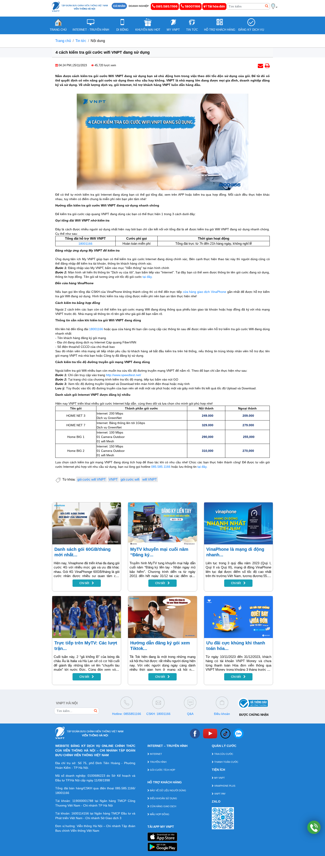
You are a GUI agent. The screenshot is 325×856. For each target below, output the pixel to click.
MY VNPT (219, 777)
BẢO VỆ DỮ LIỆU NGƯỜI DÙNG (167, 790)
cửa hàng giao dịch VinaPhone (204, 292)
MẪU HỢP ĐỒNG (159, 814)
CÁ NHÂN (119, 6)
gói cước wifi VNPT (91, 479)
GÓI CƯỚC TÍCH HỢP (162, 770)
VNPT (113, 479)
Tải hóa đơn (216, 6)
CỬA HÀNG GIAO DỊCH (162, 806)
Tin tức (80, 41)
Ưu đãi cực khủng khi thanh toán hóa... (235, 645)
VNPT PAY (220, 793)
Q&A (190, 714)
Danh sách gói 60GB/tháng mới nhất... (82, 552)
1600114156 (80, 813)
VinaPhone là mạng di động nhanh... (235, 552)
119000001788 (82, 801)
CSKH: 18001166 (158, 714)
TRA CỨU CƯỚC (223, 754)
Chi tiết (84, 583)
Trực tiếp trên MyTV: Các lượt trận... (85, 645)
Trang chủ (63, 41)
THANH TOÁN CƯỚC (226, 762)
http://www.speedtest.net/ (123, 375)
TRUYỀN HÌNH (157, 762)
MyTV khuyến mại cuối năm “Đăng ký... (159, 552)
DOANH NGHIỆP (139, 6)
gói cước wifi (130, 479)
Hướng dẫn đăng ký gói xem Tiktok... (160, 645)
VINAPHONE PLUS (224, 785)
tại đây (147, 276)
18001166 (192, 6)
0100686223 (96, 775)
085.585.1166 (166, 6)
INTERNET (155, 754)
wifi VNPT (149, 479)
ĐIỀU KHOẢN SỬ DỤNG (163, 798)
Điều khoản (222, 714)
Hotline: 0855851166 (126, 714)
